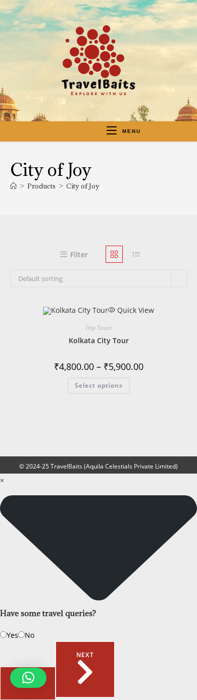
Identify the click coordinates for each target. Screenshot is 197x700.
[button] (28, 678)
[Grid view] (114, 254)
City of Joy (83, 186)
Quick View (134, 310)
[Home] (13, 186)
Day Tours (98, 327)
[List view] (136, 254)
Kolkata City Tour (99, 340)
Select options (99, 385)
